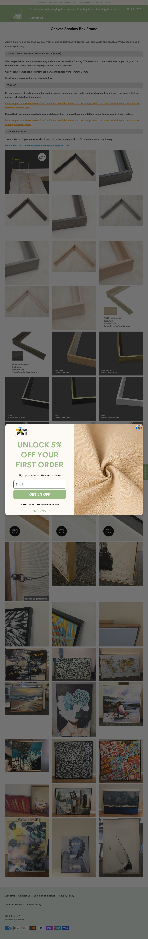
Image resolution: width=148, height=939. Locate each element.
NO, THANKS (39, 511)
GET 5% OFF (39, 494)
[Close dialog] (138, 427)
